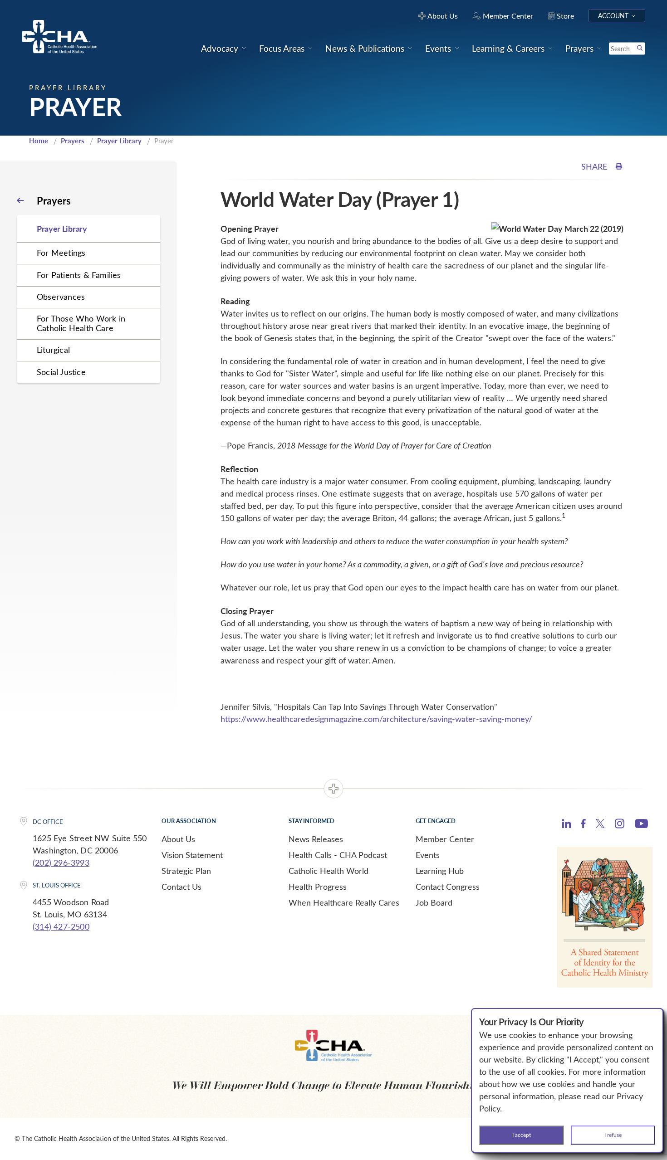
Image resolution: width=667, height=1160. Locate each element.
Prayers (72, 140)
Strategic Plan (186, 870)
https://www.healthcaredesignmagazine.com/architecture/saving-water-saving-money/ (376, 718)
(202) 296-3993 (61, 862)
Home (38, 140)
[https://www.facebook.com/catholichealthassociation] (583, 824)
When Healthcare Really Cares (344, 902)
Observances (61, 296)
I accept (521, 1134)
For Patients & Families (79, 274)
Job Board (434, 902)
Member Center (445, 838)
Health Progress (318, 886)
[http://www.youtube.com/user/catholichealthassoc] (641, 824)
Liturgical (53, 349)
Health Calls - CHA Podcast (338, 854)
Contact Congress (448, 886)
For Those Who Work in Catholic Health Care (81, 323)
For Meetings (61, 252)
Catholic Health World (328, 870)
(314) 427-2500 (61, 926)
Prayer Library (119, 140)
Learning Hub (440, 870)
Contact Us (181, 886)
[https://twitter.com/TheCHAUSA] (600, 824)
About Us (178, 838)
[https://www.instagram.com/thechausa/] (619, 825)
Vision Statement (192, 854)
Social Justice (61, 371)
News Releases (316, 838)
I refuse (613, 1134)
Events (428, 854)
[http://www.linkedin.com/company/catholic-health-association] (566, 824)
